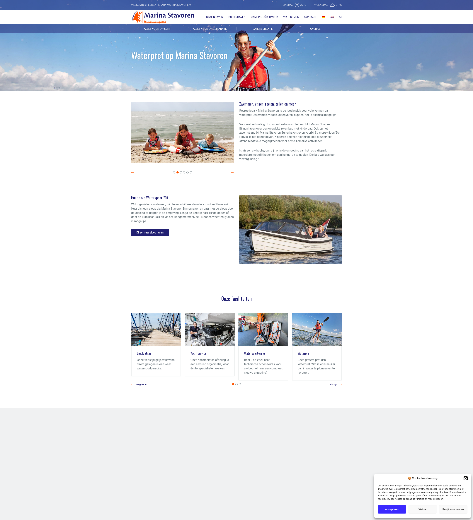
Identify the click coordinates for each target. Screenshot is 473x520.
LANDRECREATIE (263, 28)
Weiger (422, 509)
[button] (465, 478)
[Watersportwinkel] (263, 329)
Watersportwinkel (255, 353)
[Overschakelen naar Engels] (332, 17)
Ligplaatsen (144, 353)
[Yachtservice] (210, 329)
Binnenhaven (214, 17)
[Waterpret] (317, 329)
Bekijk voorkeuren (453, 509)
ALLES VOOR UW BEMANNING (210, 28)
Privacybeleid (184, 494)
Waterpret (304, 353)
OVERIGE (315, 28)
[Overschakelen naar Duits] (323, 17)
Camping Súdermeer (264, 17)
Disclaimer (168, 494)
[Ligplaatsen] (156, 329)
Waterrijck (291, 17)
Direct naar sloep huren (150, 232)
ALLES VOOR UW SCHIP (157, 28)
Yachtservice (198, 353)
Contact (310, 17)
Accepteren (392, 509)
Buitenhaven (237, 17)
